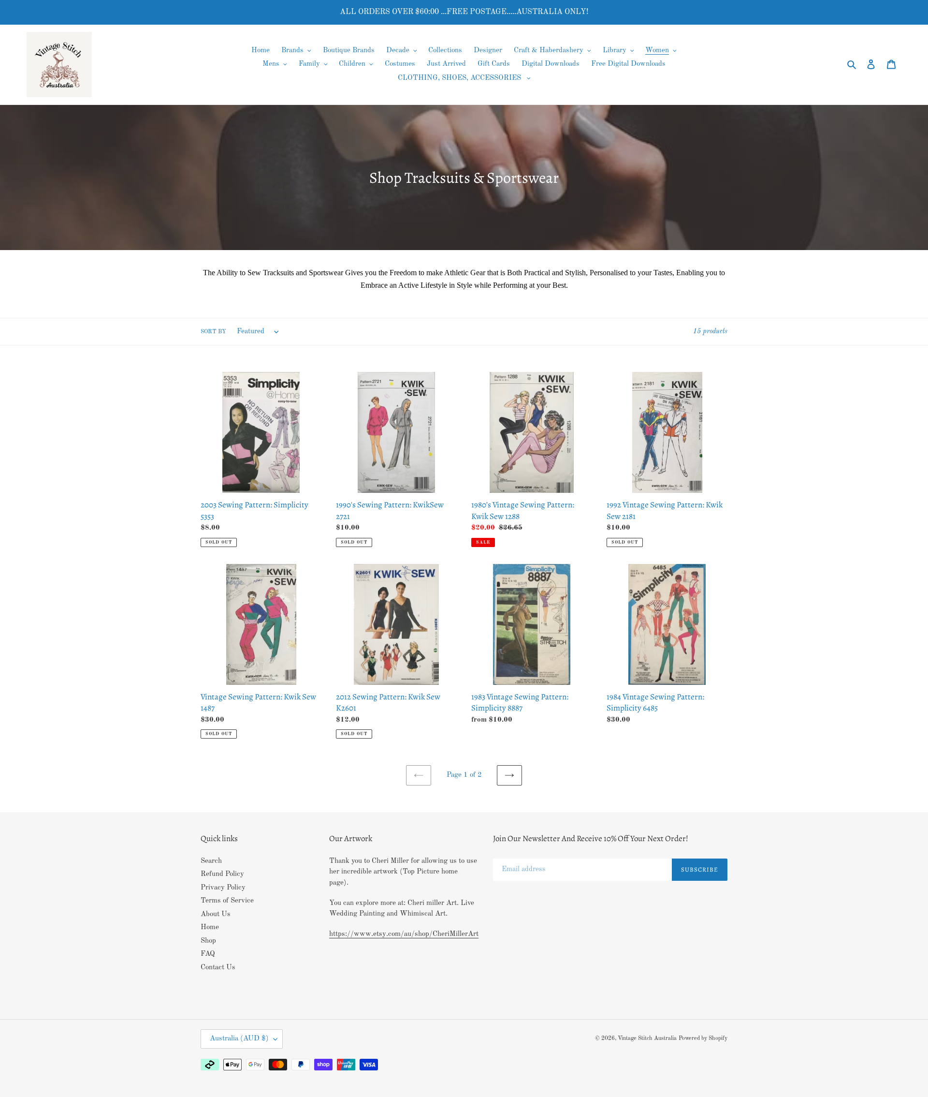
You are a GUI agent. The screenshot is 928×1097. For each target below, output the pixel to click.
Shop (208, 941)
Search (211, 861)
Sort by (213, 332)
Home (210, 927)
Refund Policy (222, 874)
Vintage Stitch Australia (647, 1038)
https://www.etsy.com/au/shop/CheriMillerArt (403, 934)
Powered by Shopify (703, 1038)
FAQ (208, 954)
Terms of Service (227, 900)
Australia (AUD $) (239, 1038)
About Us (216, 914)
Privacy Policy (223, 887)
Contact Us (218, 967)
